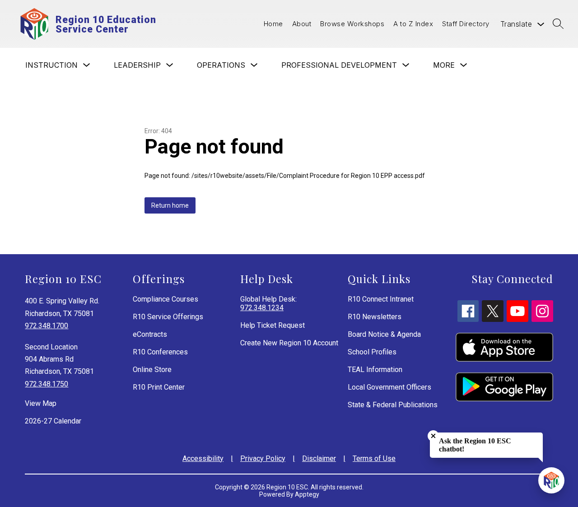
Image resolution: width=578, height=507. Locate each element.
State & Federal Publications (393, 404)
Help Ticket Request (272, 325)
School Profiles (372, 352)
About (302, 23)
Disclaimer (319, 458)
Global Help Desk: (268, 303)
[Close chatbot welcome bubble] (433, 436)
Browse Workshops (352, 23)
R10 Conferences (160, 352)
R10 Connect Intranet (381, 299)
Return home (170, 205)
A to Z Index (413, 23)
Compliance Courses (165, 299)
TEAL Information (375, 369)
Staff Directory (465, 23)
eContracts (150, 334)
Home (273, 23)
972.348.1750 (46, 384)
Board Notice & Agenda (384, 334)
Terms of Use (374, 458)
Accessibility (203, 458)
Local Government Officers (389, 387)
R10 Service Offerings (168, 316)
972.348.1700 (46, 325)
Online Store (152, 369)
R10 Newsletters (374, 316)
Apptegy (307, 494)
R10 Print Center (159, 387)
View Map (40, 403)
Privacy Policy (262, 458)
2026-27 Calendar (53, 421)
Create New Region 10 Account (289, 343)
